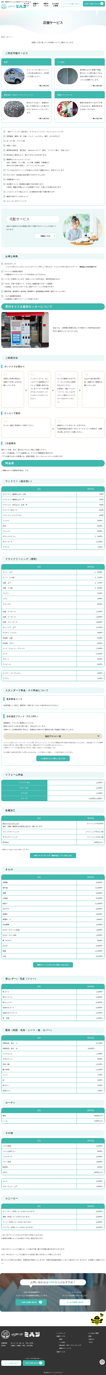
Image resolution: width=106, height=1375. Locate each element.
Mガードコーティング (11, 823)
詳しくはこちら (44, 86)
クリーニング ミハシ (55, 1372)
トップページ (26, 4)
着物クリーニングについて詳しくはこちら (53, 965)
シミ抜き (62, 1342)
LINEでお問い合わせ (92, 3)
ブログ (90, 1342)
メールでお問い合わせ (71, 3)
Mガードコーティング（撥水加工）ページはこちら (53, 855)
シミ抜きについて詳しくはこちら (53, 758)
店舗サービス (36, 4)
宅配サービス (45, 4)
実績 (89, 1336)
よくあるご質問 (55, 4)
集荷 (60, 1339)
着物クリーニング (65, 1348)
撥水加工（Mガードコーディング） (70, 1345)
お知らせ (91, 1339)
